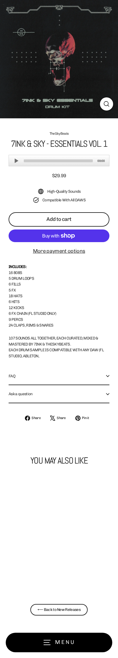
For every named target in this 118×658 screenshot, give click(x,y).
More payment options (59, 251)
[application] (59, 160)
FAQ (12, 376)
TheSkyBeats (59, 134)
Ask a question (20, 393)
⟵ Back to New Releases (59, 609)
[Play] (16, 161)
